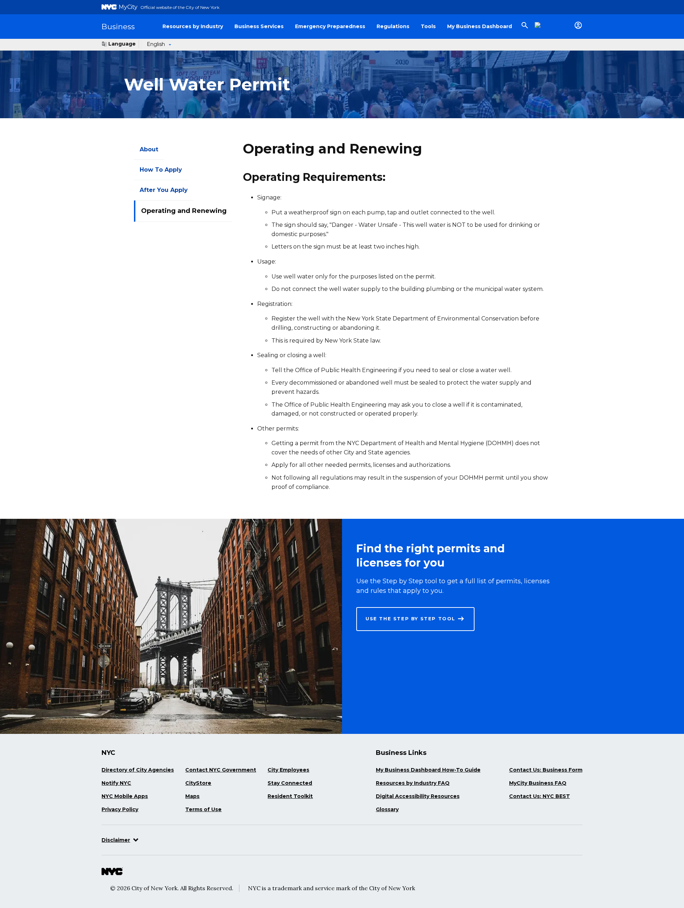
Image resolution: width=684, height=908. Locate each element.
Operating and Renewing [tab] (184, 211)
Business (118, 26)
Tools (428, 26)
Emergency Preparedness (330, 26)
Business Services (259, 26)
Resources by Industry (192, 26)
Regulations (393, 26)
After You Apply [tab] (164, 190)
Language (122, 44)
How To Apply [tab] (161, 169)
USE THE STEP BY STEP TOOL (410, 618)
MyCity (128, 7)
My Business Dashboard (479, 26)
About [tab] (149, 149)
